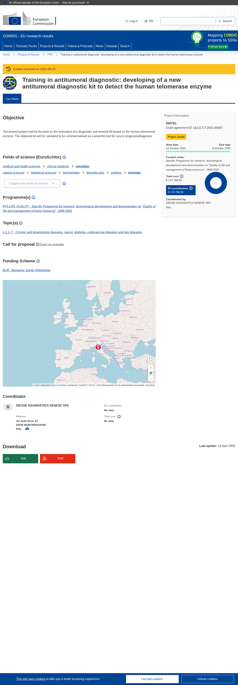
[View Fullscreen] (151, 359)
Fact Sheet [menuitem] (12, 98)
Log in (134, 21)
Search (125, 46)
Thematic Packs (26, 46)
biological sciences (43, 172)
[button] (148, 21)
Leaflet (36, 385)
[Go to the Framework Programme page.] (10, 83)
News (99, 46)
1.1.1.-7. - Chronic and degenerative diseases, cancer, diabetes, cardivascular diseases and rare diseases (72, 232)
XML (23, 458)
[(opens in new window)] (33, 18)
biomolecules (95, 172)
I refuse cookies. (207, 679)
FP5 (50, 54)
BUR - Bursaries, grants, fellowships (26, 270)
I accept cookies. (152, 679)
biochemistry (71, 172)
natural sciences (13, 172)
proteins (116, 172)
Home (8, 46)
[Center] (151, 373)
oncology (82, 166)
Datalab (112, 46)
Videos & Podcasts (80, 46)
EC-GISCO (90, 385)
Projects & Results (52, 46)
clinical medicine (58, 166)
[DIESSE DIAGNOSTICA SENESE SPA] (98, 347)
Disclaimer (150, 385)
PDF (61, 458)
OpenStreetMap (59, 385)
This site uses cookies (31, 679)
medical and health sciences (21, 166)
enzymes (134, 172)
